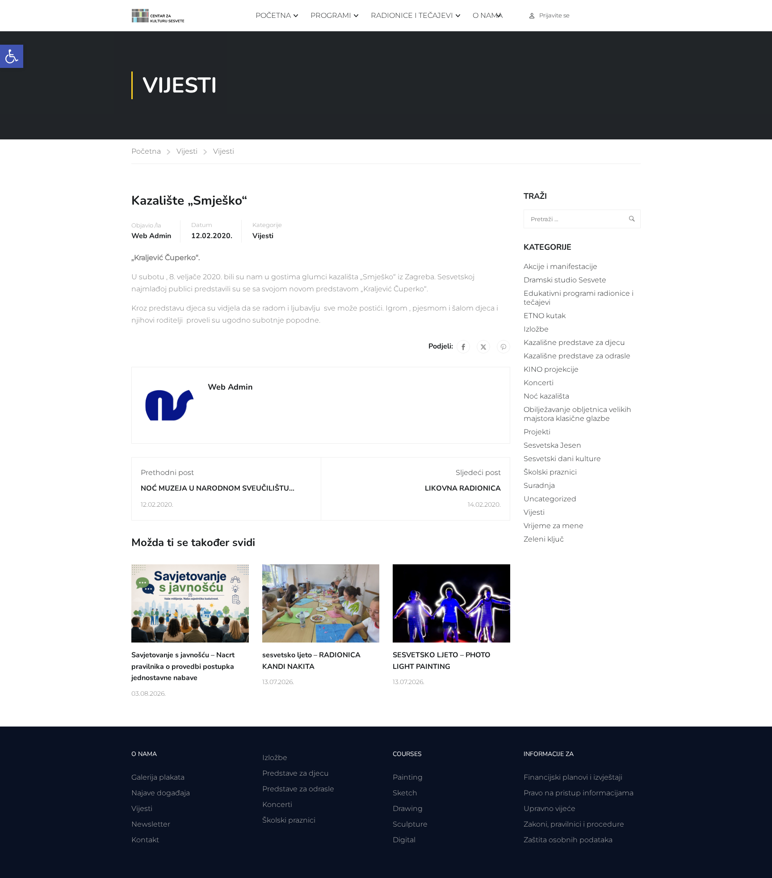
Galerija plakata (158, 777)
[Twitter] (483, 346)
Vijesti (186, 151)
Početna (273, 15)
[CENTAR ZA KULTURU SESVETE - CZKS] (162, 16)
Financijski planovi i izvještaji (573, 777)
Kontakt (145, 840)
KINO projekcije (551, 369)
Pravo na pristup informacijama (579, 793)
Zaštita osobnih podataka (568, 840)
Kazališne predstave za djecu (574, 342)
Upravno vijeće (549, 808)
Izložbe (536, 329)
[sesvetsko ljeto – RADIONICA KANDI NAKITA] (321, 603)
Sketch (405, 793)
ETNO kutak (545, 315)
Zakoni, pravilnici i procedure (574, 824)
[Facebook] (463, 346)
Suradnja (539, 485)
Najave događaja (160, 793)
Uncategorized (550, 499)
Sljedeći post (478, 472)
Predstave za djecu (295, 773)
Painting (408, 777)
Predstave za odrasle (298, 789)
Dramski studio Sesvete (565, 280)
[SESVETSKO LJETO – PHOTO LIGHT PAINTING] (451, 603)
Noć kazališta (546, 396)
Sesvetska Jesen (552, 445)
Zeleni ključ (544, 539)
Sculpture (410, 824)
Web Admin (151, 236)
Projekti (537, 432)
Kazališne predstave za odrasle (577, 356)
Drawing (408, 808)
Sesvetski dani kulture (562, 458)
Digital (404, 840)
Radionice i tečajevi (412, 15)
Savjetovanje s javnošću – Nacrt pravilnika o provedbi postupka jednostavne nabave (183, 666)
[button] (11, 56)
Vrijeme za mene (553, 525)
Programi (330, 15)
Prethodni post (167, 472)
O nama (488, 15)
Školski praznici (550, 472)
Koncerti (539, 382)
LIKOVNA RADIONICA (463, 488)
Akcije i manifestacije (560, 266)
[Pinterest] (503, 346)
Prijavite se (554, 15)
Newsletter (150, 824)
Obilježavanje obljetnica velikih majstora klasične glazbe (577, 414)
